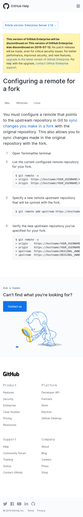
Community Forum (14, 453)
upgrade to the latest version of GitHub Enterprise (37, 59)
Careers (46, 459)
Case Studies (11, 411)
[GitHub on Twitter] (5, 504)
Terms (30, 510)
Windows (22, 102)
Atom (45, 405)
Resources (9, 424)
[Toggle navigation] (78, 6)
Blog (44, 453)
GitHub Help (20, 6)
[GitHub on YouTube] (19, 503)
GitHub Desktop (52, 418)
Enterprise (9, 405)
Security (8, 399)
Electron (47, 411)
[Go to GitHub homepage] (11, 375)
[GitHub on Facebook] (12, 504)
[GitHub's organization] (33, 504)
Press (45, 466)
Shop (45, 472)
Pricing (7, 418)
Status (7, 466)
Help (6, 446)
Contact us (15, 306)
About (45, 446)
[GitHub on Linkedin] (26, 503)
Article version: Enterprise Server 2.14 (29, 25)
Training (8, 459)
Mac (7, 102)
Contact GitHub (13, 472)
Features (8, 392)
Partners (47, 399)
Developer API (50, 392)
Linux (37, 102)
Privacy (41, 510)
